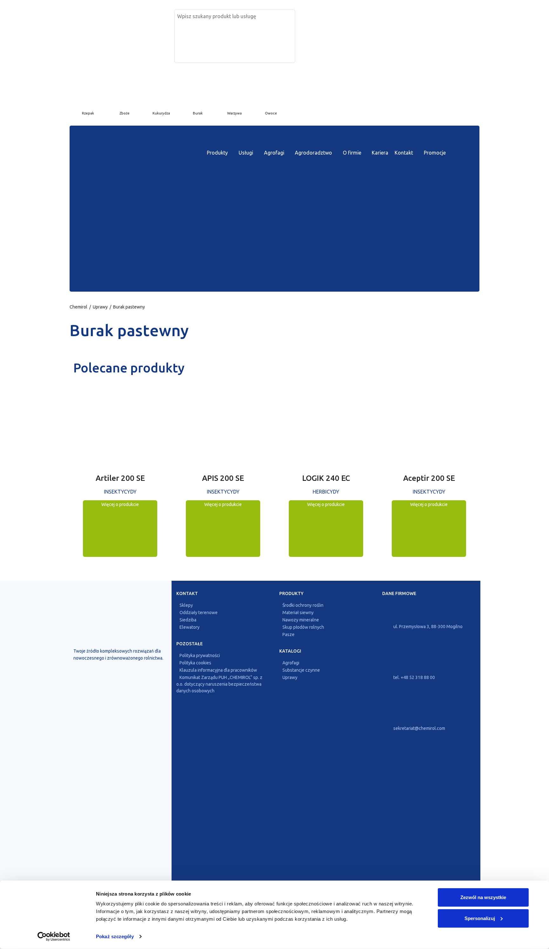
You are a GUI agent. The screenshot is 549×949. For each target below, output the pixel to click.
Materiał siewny (298, 612)
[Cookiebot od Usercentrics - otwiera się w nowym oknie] (54, 936)
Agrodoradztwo (313, 153)
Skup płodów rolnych (303, 627)
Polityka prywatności (200, 655)
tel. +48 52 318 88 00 (413, 677)
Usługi (246, 153)
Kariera (380, 153)
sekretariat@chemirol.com (418, 728)
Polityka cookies (195, 662)
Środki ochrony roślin (302, 605)
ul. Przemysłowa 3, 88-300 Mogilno (427, 626)
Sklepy (186, 605)
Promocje (435, 153)
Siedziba (188, 619)
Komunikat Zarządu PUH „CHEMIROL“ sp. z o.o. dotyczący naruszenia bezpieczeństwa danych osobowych (219, 684)
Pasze (288, 634)
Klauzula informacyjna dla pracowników (218, 670)
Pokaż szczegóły (115, 936)
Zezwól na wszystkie (483, 897)
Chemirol (78, 306)
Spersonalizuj (479, 918)
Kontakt (404, 153)
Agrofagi (274, 153)
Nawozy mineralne (300, 619)
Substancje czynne (301, 670)
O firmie (352, 153)
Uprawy (100, 306)
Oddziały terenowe (199, 612)
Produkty (217, 153)
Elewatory (190, 627)
